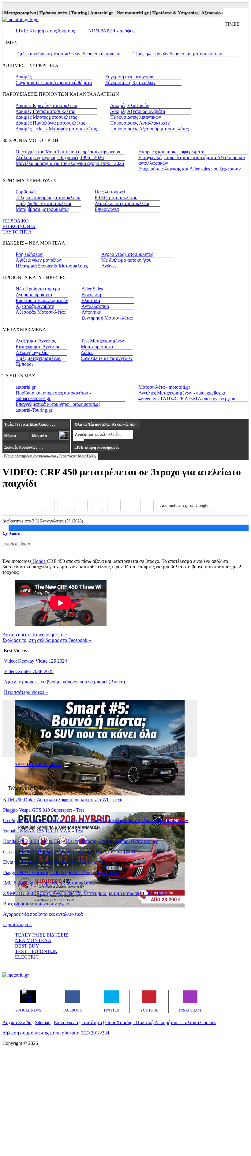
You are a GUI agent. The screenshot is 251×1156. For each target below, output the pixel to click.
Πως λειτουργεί (110, 191)
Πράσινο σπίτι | (49, 12)
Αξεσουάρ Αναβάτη (35, 306)
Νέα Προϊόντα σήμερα (38, 288)
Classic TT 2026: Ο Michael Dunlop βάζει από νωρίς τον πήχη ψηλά (70, 851)
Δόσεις (87, 352)
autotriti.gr (26, 387)
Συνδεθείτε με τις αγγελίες (107, 358)
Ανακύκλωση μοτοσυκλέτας (122, 203)
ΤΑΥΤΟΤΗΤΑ (17, 231)
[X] (64, 505)
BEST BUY (27, 945)
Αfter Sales (92, 288)
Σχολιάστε (11, 533)
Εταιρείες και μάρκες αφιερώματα (171, 151)
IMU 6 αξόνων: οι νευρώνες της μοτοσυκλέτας (48, 882)
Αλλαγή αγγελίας (32, 352)
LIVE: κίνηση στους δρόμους (96, 447)
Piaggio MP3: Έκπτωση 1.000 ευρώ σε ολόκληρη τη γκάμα (61, 872)
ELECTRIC (27, 957)
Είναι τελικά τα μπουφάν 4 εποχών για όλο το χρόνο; (54, 862)
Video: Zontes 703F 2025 (29, 671)
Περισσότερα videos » (26, 692)
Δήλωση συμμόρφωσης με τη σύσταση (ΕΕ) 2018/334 (55, 1032)
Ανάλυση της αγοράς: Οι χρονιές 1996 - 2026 (60, 157)
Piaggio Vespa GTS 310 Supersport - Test (43, 810)
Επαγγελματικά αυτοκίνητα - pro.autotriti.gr (58, 404)
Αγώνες (108, 265)
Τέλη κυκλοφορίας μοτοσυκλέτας (48, 197)
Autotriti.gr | (97, 12)
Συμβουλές (26, 191)
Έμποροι (24, 364)
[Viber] (97, 505)
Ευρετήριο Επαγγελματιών (42, 300)
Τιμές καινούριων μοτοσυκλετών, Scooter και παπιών (68, 53)
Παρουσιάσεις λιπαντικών (135, 117)
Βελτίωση (91, 294)
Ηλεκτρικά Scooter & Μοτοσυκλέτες (52, 265)
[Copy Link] (147, 505)
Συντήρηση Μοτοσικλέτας (107, 317)
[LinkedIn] (130, 505)
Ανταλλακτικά (95, 306)
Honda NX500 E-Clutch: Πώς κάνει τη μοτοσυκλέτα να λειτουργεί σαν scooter (80, 841)
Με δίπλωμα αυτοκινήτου (126, 260)
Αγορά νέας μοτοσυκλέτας (127, 254)
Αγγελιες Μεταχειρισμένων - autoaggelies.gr (181, 392)
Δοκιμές (24, 76)
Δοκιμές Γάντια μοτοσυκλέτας (45, 111)
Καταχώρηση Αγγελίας (38, 346)
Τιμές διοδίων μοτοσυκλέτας (44, 203)
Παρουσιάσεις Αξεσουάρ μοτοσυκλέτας (149, 128)
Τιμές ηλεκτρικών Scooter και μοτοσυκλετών (177, 53)
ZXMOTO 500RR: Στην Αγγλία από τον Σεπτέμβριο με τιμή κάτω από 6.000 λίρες (84, 893)
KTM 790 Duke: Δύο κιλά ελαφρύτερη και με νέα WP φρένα (62, 799)
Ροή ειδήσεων (29, 254)
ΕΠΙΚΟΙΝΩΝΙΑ (19, 226)
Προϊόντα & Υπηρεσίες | (170, 12)
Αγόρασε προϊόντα (34, 294)
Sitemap (43, 1022)
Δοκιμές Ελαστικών (129, 105)
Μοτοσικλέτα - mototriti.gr (164, 387)
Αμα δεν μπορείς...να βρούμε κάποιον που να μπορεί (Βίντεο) (64, 681)
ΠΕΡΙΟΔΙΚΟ (15, 220)
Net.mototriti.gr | (128, 12)
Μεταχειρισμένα (97, 346)
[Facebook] (47, 505)
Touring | (74, 12)
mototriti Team (16, 543)
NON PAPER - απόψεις (111, 30)
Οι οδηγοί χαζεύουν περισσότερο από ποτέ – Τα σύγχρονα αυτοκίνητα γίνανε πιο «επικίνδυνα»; (96, 820)
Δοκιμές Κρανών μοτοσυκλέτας (47, 105)
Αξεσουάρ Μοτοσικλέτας (41, 312)
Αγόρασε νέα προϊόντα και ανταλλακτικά (43, 914)
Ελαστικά (90, 300)
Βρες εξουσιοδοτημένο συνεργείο (36, 903)
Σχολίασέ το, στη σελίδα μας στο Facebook (46, 640)
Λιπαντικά (91, 312)
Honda (39, 561)
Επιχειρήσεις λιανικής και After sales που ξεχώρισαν (189, 168)
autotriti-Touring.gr (34, 410)
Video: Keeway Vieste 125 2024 (35, 661)
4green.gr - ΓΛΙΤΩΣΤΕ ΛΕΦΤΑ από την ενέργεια (186, 398)
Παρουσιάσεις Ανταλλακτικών (140, 122)
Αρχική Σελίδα (17, 1022)
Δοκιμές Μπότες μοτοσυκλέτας (46, 117)
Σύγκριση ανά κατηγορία (129, 76)
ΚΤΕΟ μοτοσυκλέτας (116, 197)
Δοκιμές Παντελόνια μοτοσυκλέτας (50, 122)
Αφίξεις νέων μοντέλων (39, 260)
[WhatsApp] (114, 505)
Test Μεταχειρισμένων (103, 340)
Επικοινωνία (107, 209)
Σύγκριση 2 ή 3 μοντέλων (130, 82)
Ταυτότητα (91, 1022)
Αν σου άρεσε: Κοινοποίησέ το (34, 634)
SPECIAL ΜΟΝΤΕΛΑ (38, 764)
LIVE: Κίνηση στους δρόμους (45, 30)
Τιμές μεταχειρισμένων (38, 358)
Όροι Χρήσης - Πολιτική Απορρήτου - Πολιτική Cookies (160, 1022)
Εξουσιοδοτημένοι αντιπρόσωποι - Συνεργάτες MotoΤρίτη (50, 456)
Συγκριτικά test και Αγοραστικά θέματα (54, 82)
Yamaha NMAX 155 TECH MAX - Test (43, 830)
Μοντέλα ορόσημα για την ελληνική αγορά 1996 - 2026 (70, 163)
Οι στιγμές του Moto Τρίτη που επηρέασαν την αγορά (68, 151)
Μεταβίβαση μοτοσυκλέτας (42, 209)
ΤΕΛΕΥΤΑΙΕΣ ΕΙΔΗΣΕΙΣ (41, 934)
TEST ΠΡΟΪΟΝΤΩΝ (36, 951)
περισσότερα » (17, 924)
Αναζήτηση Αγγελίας (36, 340)
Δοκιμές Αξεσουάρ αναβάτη (137, 111)
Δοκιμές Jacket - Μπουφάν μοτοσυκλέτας (56, 128)
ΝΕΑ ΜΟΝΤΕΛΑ (33, 940)
